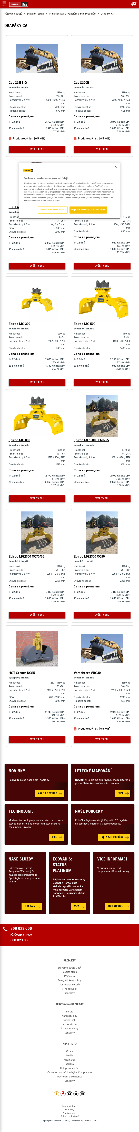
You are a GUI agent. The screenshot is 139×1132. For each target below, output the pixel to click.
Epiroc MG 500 (84, 324)
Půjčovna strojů (13, 14)
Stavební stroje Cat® (69, 968)
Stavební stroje (35, 14)
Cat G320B (81, 83)
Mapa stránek (69, 1106)
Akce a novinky (69, 1029)
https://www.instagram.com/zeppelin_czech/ (69, 1093)
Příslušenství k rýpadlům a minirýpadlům (72, 14)
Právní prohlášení (69, 1117)
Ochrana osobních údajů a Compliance (69, 1073)
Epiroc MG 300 (19, 324)
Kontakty (69, 993)
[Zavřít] (115, 166)
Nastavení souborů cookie (53, 210)
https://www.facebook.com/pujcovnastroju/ (63, 1093)
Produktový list (29, 138)
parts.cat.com (69, 1024)
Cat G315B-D (18, 83)
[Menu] (4, 3)
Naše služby (21, 860)
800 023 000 (20, 940)
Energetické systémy (70, 981)
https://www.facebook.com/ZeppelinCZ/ (56, 1093)
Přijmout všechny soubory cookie (88, 210)
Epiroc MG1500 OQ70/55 (91, 440)
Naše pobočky (89, 812)
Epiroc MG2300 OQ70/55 (26, 556)
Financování (69, 989)
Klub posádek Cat (69, 1068)
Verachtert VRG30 (87, 673)
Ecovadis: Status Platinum (62, 865)
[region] (69, 190)
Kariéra (69, 1064)
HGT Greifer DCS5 (22, 673)
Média (69, 1056)
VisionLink (69, 1020)
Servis (69, 1012)
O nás (69, 1051)
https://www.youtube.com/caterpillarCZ (75, 1093)
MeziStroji (69, 1060)
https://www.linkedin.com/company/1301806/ (82, 1093)
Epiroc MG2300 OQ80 (89, 556)
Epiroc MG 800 (19, 440)
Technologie (21, 812)
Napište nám (69, 1113)
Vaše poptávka (132, 4)
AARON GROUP (90, 1121)
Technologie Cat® (69, 985)
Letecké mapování (93, 771)
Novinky (17, 771)
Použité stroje (69, 972)
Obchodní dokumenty (69, 1077)
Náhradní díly (69, 1016)
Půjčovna (69, 976)
